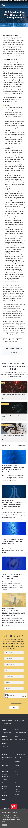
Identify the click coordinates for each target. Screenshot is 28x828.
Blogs (16, 774)
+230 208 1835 (6, 746)
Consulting (5, 759)
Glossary (4, 779)
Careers (17, 794)
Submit (14, 707)
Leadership (18, 791)
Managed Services (7, 757)
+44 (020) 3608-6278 (20, 732)
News (3, 799)
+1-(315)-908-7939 (19, 725)
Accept (4, 824)
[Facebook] (24, 809)
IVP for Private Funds (20, 754)
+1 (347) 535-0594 (6, 732)
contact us (18, 340)
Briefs (16, 771)
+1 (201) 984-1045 (6, 723)
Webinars (4, 792)
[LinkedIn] (19, 809)
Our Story (17, 786)
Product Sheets (6, 776)
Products (4, 754)
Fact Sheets (5, 771)
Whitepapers (18, 769)
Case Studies (5, 769)
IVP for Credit (18, 757)
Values (16, 789)
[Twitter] (22, 809)
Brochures (4, 774)
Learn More (14, 352)
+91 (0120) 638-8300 (20, 739)
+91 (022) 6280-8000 (7, 739)
